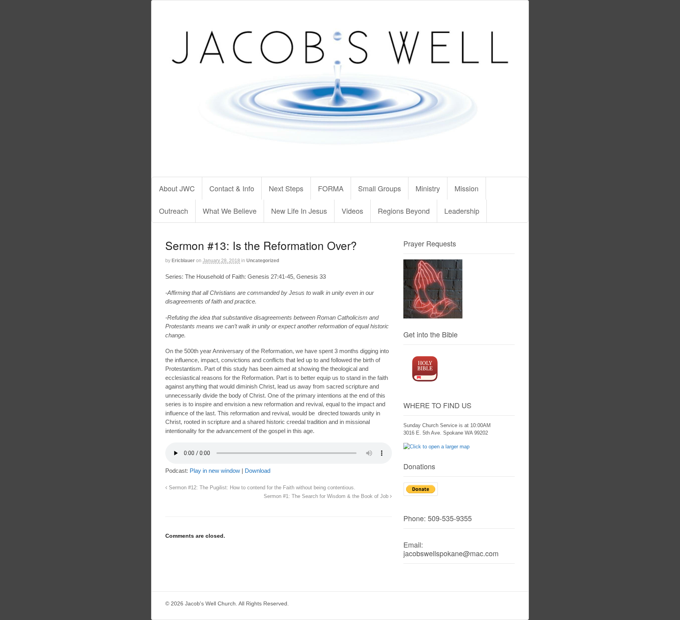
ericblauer (183, 260)
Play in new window (215, 470)
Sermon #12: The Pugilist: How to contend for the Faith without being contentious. (261, 487)
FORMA (331, 188)
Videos (352, 210)
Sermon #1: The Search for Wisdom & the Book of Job (327, 496)
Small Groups (379, 188)
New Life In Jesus (299, 210)
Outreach (173, 210)
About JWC (177, 188)
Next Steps (286, 188)
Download (257, 470)
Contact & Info (231, 188)
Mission (467, 188)
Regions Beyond (404, 210)
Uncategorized (262, 260)
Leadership (461, 210)
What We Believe (230, 210)
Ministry (428, 188)
